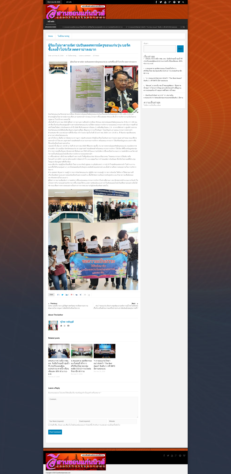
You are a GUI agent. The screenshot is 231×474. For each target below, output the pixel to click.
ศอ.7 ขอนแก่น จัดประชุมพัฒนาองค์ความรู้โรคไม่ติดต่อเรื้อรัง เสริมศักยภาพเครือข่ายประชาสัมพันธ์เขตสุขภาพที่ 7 (115, 305)
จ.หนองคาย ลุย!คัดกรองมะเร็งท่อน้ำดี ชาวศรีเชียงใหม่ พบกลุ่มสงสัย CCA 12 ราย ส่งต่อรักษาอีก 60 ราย (62, 27)
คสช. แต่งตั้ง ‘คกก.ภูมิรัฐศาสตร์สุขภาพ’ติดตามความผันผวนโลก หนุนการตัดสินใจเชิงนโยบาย (68, 305)
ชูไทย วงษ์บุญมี (67, 322)
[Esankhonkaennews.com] (76, 13)
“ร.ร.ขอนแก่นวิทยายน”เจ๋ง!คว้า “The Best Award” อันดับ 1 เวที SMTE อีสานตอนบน (121, 27)
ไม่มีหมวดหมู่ (63, 36)
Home (50, 36)
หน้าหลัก (69, 2)
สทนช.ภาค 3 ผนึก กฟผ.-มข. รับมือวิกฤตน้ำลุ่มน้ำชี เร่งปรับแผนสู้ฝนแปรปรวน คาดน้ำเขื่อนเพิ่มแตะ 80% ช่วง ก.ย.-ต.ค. (59, 367)
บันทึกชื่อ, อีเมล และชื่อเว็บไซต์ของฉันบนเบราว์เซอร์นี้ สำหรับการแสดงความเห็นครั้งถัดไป (85, 425)
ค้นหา (146, 43)
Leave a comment (84, 56)
